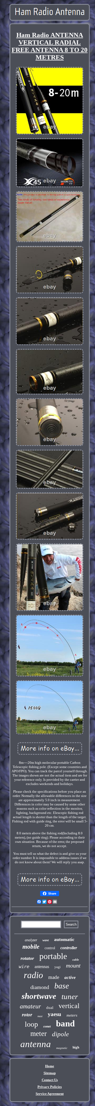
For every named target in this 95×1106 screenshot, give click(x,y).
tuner (69, 996)
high (76, 1047)
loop (31, 1024)
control (50, 948)
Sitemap (50, 1073)
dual (49, 1007)
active (70, 977)
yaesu (54, 1014)
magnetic (61, 1047)
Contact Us (50, 1080)
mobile (30, 946)
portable (53, 956)
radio (33, 975)
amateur (30, 1006)
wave (45, 940)
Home (49, 1066)
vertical (69, 1006)
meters (71, 1015)
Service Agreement (50, 1094)
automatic (64, 939)
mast (39, 1016)
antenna (35, 1044)
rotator (27, 958)
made (53, 977)
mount (73, 965)
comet (47, 1026)
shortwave (39, 996)
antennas (42, 966)
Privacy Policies (49, 1087)
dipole (60, 1034)
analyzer (31, 940)
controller (68, 947)
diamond (39, 987)
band (65, 1023)
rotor (27, 1014)
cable (75, 959)
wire (24, 966)
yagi (57, 967)
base (61, 985)
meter (38, 1034)
